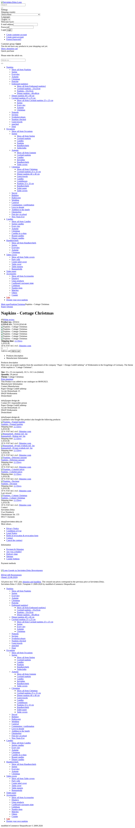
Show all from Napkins (21, 69)
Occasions (10, 129)
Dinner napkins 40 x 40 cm (23, 96)
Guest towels (17, 122)
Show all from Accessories (23, 276)
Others (14, 293)
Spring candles (18, 224)
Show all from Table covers (23, 257)
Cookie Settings (13, 559)
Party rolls (16, 259)
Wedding (15, 200)
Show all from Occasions (22, 131)
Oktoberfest (16, 212)
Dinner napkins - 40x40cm (28, 93)
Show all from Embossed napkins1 (31, 86)
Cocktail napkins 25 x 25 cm (23, 98)
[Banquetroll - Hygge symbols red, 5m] (18, 446)
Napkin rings (17, 288)
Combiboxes (22, 181)
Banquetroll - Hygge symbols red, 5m (16, 448)
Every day (21, 105)
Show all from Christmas (27, 169)
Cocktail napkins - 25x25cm (28, 88)
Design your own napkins (17, 300)
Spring (14, 72)
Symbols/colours (18, 117)
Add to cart (15, 351)
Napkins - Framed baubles (12, 424)
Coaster (15, 295)
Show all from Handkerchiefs (24, 243)
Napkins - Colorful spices (11, 472)
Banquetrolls (17, 269)
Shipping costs (25, 346)
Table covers (22, 164)
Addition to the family (21, 209)
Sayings (15, 115)
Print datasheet (7, 379)
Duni (14, 126)
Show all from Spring (26, 136)
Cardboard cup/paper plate (23, 283)
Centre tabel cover (19, 262)
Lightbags (16, 285)
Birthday (15, 195)
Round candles (18, 236)
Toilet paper (22, 188)
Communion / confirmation (23, 205)
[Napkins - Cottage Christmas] (14, 495)
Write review (9, 319)
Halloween (16, 198)
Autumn (15, 77)
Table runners (17, 266)
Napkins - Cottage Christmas (13, 498)
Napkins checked (19, 119)
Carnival (15, 202)
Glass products (18, 281)
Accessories (11, 274)
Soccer (14, 193)
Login (9, 30)
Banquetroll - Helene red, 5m (13, 436)
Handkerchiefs (23, 145)
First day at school (19, 214)
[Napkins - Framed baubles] (13, 422)
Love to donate (18, 207)
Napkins (9, 67)
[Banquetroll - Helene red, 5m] (14, 434)
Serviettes (21, 160)
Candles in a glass (19, 233)
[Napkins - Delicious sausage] (14, 457)
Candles (20, 141)
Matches (15, 290)
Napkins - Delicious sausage (13, 460)
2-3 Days (18, 341)
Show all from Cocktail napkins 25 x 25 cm (35, 100)
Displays (15, 278)
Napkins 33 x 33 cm (25, 183)
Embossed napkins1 (20, 84)
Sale (8, 297)
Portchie (15, 81)
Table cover (16, 264)
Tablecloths (21, 148)
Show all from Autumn (26, 153)
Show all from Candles (21, 221)
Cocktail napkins (24, 138)
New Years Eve (18, 217)
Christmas (16, 79)
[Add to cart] (2, 63)
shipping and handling (32, 582)
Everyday (16, 74)
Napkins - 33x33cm (25, 91)
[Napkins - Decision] (10, 481)
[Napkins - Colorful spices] (12, 469)
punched (15, 124)
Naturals (15, 112)
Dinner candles (18, 238)
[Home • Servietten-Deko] (11, 2)
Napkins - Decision (9, 484)
